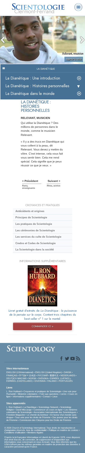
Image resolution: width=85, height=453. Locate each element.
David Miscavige (24, 410)
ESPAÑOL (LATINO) (60, 378)
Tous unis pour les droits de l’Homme (32, 417)
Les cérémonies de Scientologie (35, 230)
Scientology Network (48, 407)
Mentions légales (35, 432)
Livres (63, 394)
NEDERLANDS (67, 375)
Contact (46, 396)
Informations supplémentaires (27, 396)
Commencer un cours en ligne (48, 410)
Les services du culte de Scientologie (38, 236)
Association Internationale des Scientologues (55, 412)
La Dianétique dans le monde (30, 93)
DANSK (67, 372)
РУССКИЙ (43, 375)
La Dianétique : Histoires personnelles (37, 86)
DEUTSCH (11, 378)
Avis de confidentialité (36, 430)
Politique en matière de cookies (63, 430)
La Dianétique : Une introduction (32, 78)
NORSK (32, 378)
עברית (22, 375)
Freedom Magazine (15, 415)
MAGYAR (21, 378)
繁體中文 (54, 375)
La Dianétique (30, 407)
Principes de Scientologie (31, 217)
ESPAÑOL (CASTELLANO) (19, 381)
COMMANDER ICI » (42, 326)
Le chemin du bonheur (38, 415)
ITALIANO (52, 381)
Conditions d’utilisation (14, 432)
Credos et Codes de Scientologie (35, 243)
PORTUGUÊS (66, 381)
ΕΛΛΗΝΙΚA (40, 381)
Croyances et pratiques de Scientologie (42, 391)
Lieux (55, 396)
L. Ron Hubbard (14, 391)
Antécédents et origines (29, 211)
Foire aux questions (49, 394)
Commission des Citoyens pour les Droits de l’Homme (45, 420)
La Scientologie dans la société (34, 249)
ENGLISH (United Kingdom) (48, 372)
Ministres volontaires (28, 394)
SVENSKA (43, 378)
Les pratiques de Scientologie (33, 223)
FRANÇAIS (11, 375)
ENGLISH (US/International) (19, 372)
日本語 (32, 375)
